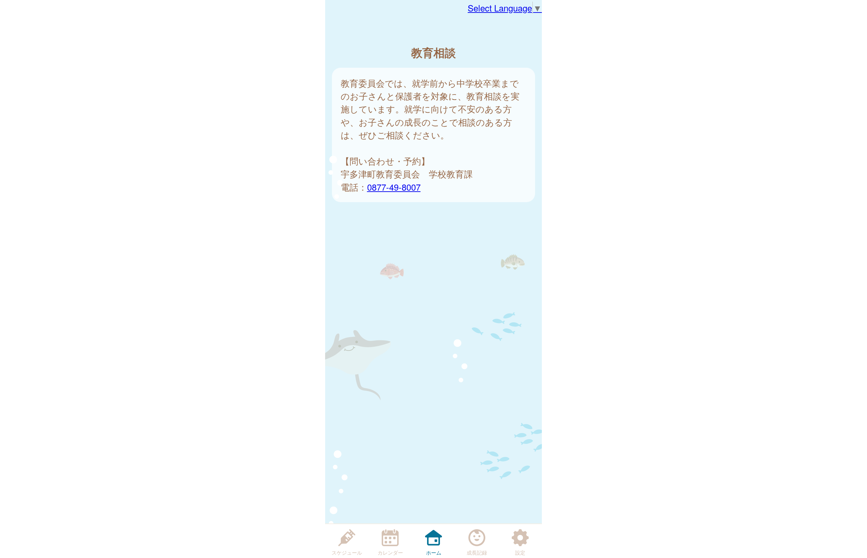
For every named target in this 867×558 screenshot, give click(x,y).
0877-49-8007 (394, 187)
